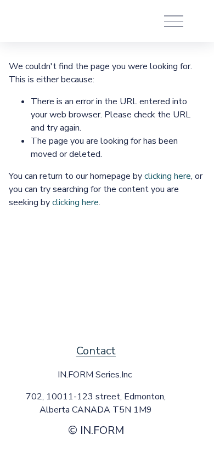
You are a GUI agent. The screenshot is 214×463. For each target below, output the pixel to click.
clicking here (167, 176)
